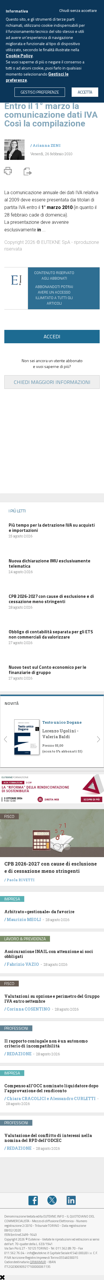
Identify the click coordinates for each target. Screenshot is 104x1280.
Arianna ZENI (47, 145)
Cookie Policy (19, 55)
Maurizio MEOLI (24, 919)
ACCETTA (85, 92)
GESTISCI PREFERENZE (40, 92)
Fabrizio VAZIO (23, 964)
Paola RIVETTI (21, 879)
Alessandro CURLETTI (73, 1098)
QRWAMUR (38, 1262)
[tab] (52, 703)
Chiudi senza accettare (78, 11)
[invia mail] (26, 171)
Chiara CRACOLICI (27, 1098)
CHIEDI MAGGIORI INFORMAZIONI (52, 382)
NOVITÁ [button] (11, 703)
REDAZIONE (19, 1053)
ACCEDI (52, 336)
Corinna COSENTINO (28, 1009)
